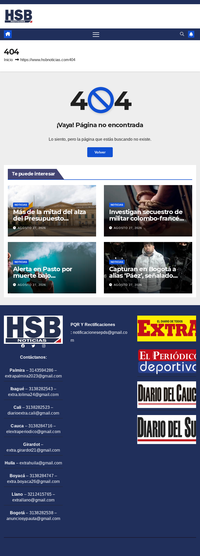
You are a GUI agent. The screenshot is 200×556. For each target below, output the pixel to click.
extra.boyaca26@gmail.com (33, 481)
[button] (182, 34)
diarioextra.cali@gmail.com (33, 413)
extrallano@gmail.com (33, 500)
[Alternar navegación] (96, 34)
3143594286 (41, 370)
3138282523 (38, 407)
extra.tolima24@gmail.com (33, 394)
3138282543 (41, 389)
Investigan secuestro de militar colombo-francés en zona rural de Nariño (145, 218)
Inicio (8, 59)
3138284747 (42, 476)
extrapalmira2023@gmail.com (33, 376)
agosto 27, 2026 (32, 227)
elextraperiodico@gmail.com (33, 431)
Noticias (21, 204)
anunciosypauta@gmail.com (33, 518)
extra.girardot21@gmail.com (33, 450)
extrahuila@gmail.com (41, 463)
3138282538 (41, 513)
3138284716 (40, 426)
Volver (100, 152)
